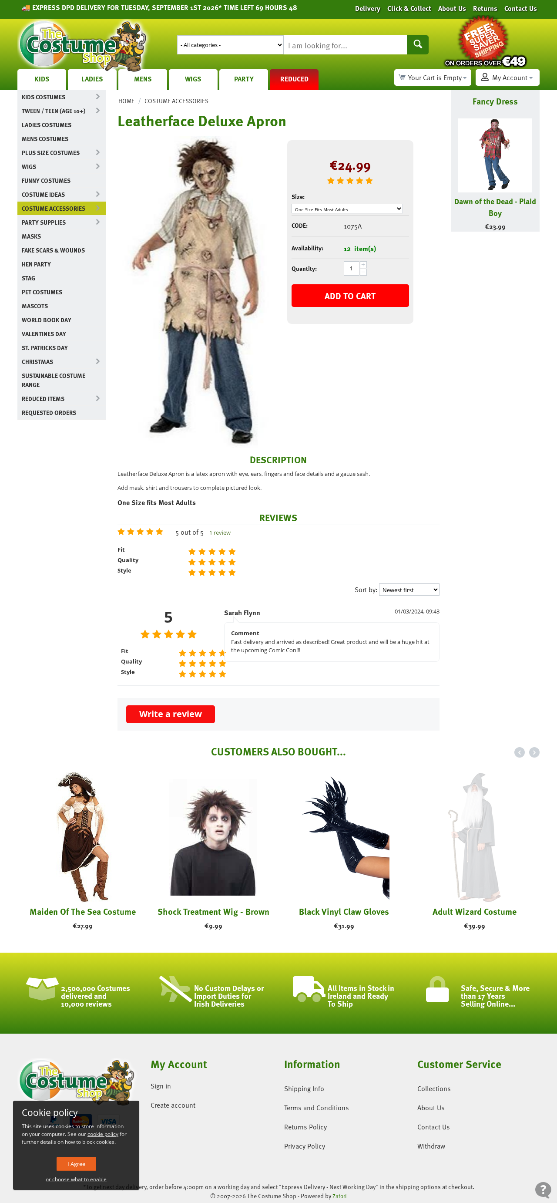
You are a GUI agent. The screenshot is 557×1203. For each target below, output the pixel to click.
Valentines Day (44, 333)
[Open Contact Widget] (543, 1190)
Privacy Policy (304, 1146)
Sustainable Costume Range (53, 380)
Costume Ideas (43, 194)
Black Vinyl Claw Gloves (344, 911)
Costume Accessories (53, 208)
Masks (31, 236)
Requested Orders (49, 412)
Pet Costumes (42, 292)
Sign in (161, 1086)
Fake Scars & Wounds (53, 250)
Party (244, 79)
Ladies (92, 79)
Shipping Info (304, 1088)
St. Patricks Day (45, 347)
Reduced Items (43, 398)
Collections (434, 1088)
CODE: (300, 225)
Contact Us (433, 1127)
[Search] (418, 44)
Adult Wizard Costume (475, 911)
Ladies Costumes (46, 124)
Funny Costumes (46, 180)
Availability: (307, 248)
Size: (298, 196)
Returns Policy (305, 1127)
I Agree (76, 1164)
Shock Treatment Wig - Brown (213, 911)
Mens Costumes (45, 138)
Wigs (193, 79)
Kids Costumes (43, 96)
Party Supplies (44, 222)
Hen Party (36, 264)
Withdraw (431, 1146)
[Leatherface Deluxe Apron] (195, 292)
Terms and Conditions (316, 1107)
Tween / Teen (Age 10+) (53, 110)
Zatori (339, 1196)
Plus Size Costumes (51, 152)
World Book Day (46, 319)
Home (126, 100)
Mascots (35, 305)
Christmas (37, 361)
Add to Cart (350, 295)
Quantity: (304, 268)
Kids (42, 79)
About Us (431, 1107)
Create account (173, 1105)
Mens (143, 79)
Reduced (294, 79)
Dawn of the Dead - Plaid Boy (495, 207)
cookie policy (102, 1134)
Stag (28, 278)
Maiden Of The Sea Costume (83, 911)
